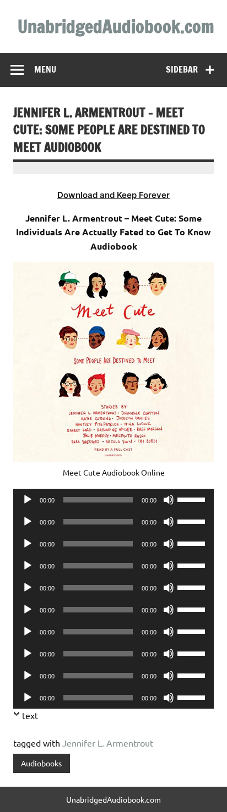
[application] (113, 500)
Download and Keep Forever (113, 195)
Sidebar (182, 69)
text (30, 715)
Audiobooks (41, 763)
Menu (45, 69)
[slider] (192, 499)
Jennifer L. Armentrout (107, 742)
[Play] (27, 499)
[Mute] (168, 499)
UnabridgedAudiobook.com (116, 26)
